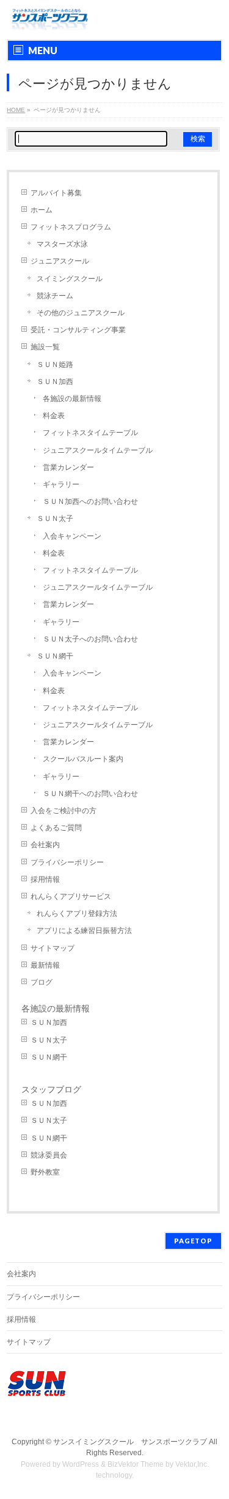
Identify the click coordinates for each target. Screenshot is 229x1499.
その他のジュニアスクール (81, 313)
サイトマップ (53, 948)
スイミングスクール (70, 278)
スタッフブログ (51, 1089)
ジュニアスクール (60, 261)
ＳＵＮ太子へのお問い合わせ (90, 639)
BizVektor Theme (135, 1464)
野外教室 (45, 1172)
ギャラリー (61, 484)
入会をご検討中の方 (63, 810)
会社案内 (45, 844)
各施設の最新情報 (72, 398)
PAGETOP (193, 1241)
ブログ (42, 982)
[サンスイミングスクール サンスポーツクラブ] (50, 20)
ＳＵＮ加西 (55, 381)
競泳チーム (55, 296)
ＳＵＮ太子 (55, 518)
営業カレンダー (68, 467)
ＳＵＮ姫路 (55, 364)
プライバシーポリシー (67, 862)
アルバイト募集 (56, 193)
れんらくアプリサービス (71, 896)
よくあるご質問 (56, 827)
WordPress (80, 1464)
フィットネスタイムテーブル (90, 432)
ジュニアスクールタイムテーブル (98, 450)
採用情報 (45, 879)
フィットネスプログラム (71, 227)
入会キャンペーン (72, 536)
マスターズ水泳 (62, 244)
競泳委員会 (49, 1155)
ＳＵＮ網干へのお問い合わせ (90, 793)
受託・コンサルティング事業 (78, 330)
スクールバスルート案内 (83, 759)
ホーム (42, 210)
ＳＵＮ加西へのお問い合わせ (90, 501)
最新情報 (45, 965)
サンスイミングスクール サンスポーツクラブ (130, 1442)
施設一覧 (45, 347)
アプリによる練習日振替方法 (84, 930)
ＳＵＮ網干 (55, 656)
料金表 (54, 415)
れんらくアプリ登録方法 (77, 913)
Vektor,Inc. (192, 1464)
